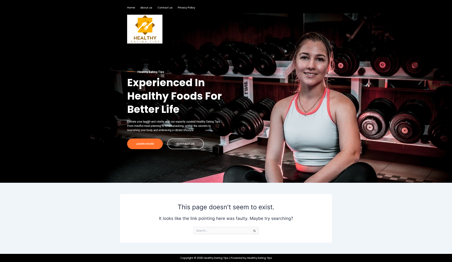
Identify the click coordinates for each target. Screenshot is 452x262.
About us (146, 7)
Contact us (165, 7)
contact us (186, 143)
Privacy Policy (186, 7)
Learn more (145, 143)
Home (131, 7)
